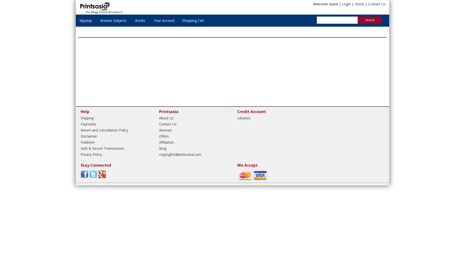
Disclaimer (89, 136)
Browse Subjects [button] (113, 20)
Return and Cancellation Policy (104, 130)
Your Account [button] (164, 20)
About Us (166, 118)
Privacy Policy (91, 154)
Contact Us (377, 4)
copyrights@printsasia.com (180, 154)
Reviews (165, 130)
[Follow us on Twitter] (93, 174)
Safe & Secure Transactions (102, 148)
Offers (164, 136)
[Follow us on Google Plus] (102, 174)
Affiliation (166, 142)
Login (346, 4)
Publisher (88, 142)
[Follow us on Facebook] (84, 174)
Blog (162, 148)
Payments (88, 124)
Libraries (244, 118)
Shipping (87, 118)
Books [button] (140, 20)
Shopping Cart (193, 20)
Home (359, 4)
